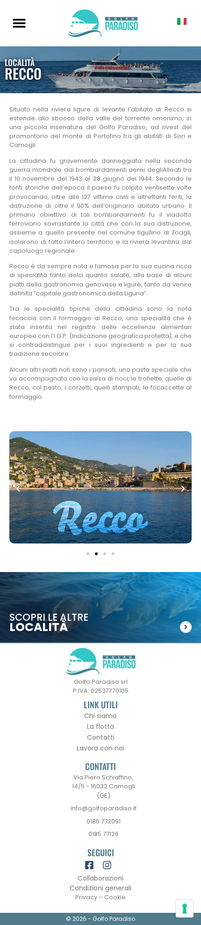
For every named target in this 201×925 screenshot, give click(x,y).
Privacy (86, 897)
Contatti (101, 737)
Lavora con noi (100, 748)
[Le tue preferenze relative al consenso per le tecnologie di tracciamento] (185, 909)
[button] (18, 23)
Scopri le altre (48, 617)
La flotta (100, 726)
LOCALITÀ (38, 627)
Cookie (115, 897)
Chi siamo (100, 715)
